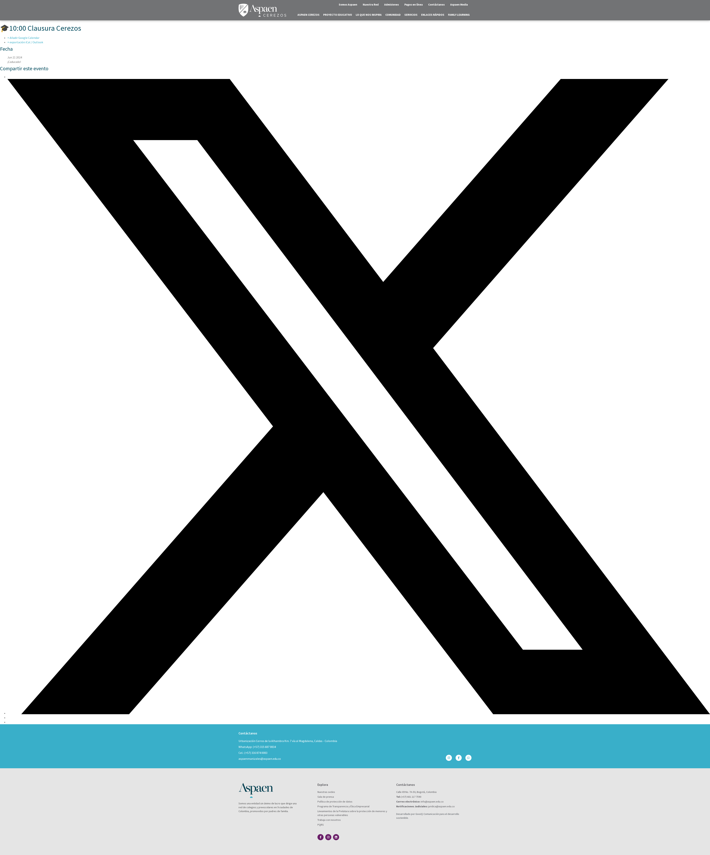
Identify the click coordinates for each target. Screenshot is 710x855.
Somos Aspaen (348, 4)
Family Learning (459, 14)
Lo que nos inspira (369, 14)
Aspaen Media (459, 4)
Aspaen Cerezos (308, 14)
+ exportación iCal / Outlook (25, 42)
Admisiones (391, 4)
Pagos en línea (413, 4)
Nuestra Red (371, 4)
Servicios (410, 14)
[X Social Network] (358, 713)
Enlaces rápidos (432, 14)
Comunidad (393, 14)
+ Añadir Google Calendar (23, 38)
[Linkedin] (336, 837)
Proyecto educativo (337, 14)
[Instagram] (449, 758)
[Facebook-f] (459, 758)
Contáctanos (436, 4)
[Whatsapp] (468, 758)
